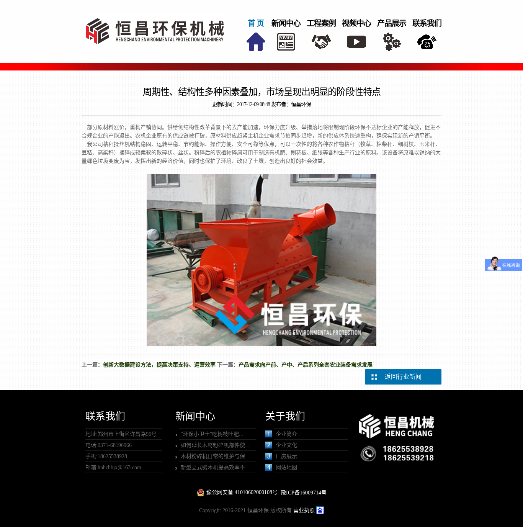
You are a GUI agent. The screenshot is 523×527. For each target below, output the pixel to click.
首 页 (255, 23)
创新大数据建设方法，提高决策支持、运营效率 (159, 365)
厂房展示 (286, 456)
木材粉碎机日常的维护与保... (215, 456)
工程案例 (321, 23)
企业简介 (286, 434)
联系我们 (426, 23)
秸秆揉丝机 (116, 144)
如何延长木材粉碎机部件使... (215, 445)
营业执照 (304, 510)
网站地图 (286, 467)
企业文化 (286, 445)
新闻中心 (286, 23)
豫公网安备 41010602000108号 (242, 492)
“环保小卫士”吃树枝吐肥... (212, 434)
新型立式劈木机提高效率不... (215, 467)
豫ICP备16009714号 (304, 493)
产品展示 (391, 23)
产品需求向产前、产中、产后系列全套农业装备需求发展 (306, 365)
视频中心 (356, 23)
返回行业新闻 (403, 376)
